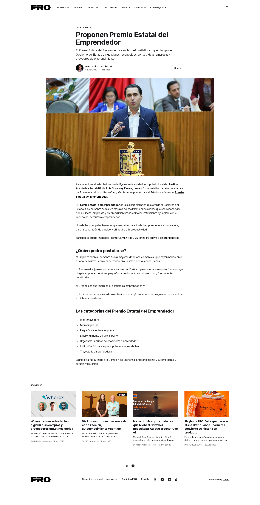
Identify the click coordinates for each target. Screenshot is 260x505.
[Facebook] (133, 465)
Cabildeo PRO (129, 479)
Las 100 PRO (93, 7)
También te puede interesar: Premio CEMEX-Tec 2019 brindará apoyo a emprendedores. (128, 237)
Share (177, 68)
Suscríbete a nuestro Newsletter (100, 479)
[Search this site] (227, 7)
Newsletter (140, 7)
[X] (126, 465)
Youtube (162, 479)
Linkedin (169, 479)
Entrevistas (63, 7)
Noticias (77, 7)
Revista (125, 7)
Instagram (155, 479)
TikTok (176, 479)
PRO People (111, 7)
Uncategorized (84, 27)
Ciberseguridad (158, 7)
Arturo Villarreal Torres (98, 66)
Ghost (226, 479)
